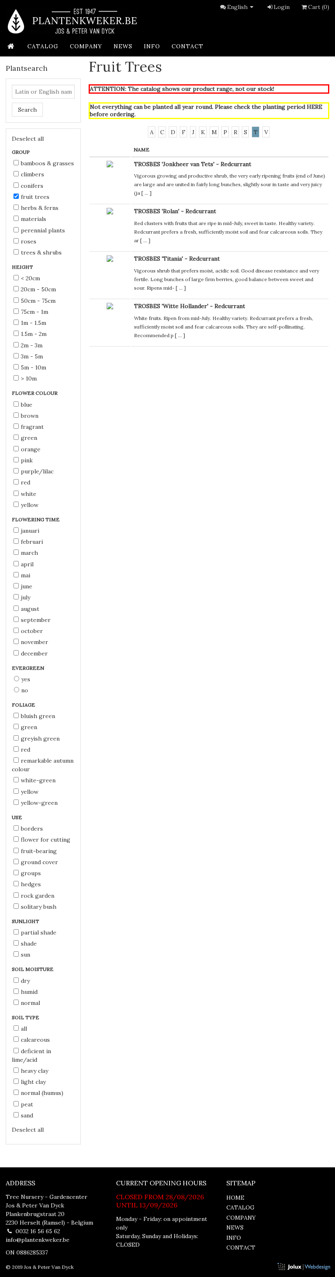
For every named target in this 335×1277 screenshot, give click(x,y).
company (86, 46)
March (29, 552)
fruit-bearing (39, 851)
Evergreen (28, 668)
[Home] (71, 21)
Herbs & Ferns (39, 208)
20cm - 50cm (38, 289)
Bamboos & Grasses (47, 163)
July (25, 597)
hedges (31, 884)
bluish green (38, 716)
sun (25, 954)
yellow (29, 505)
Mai (25, 575)
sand (27, 1115)
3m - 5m (32, 356)
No (24, 690)
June (26, 586)
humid (29, 991)
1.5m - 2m (34, 334)
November (34, 642)
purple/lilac (37, 471)
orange (30, 449)
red (25, 482)
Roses (28, 241)
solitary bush (38, 906)
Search (27, 109)
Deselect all (28, 138)
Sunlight (26, 921)
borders (32, 828)
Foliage (24, 705)
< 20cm (30, 278)
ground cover (39, 862)
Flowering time (36, 519)
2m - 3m (31, 345)
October (32, 631)
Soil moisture (33, 969)
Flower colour (35, 393)
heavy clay (34, 1070)
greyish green (40, 738)
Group (21, 152)
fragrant (32, 426)
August (30, 609)
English (237, 7)
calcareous (35, 1039)
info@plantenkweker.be (37, 1239)
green (29, 437)
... (146, 193)
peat (27, 1104)
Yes (25, 679)
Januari (30, 530)
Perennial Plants (43, 230)
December (34, 653)
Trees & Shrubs (41, 252)
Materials (33, 219)
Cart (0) (318, 7)
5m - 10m (33, 367)
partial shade (38, 932)
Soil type (26, 1017)
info (152, 46)
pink (27, 460)
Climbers (32, 174)
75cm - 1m (34, 311)
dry (25, 980)
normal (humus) (42, 1093)
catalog (42, 46)
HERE (314, 106)
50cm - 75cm (38, 300)
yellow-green (39, 802)
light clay (33, 1082)
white (28, 494)
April (27, 564)
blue (26, 404)
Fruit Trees (35, 196)
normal (30, 1003)
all (24, 1028)
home (235, 1197)
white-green (38, 780)
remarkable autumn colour (43, 765)
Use (17, 817)
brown (29, 415)
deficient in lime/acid (31, 1055)
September (36, 620)
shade (29, 943)
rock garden (37, 895)
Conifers (32, 185)
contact (187, 46)
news (123, 46)
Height (23, 267)
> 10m (29, 378)
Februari (32, 541)
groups (31, 873)
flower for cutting (45, 839)
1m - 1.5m (33, 323)
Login (282, 7)
